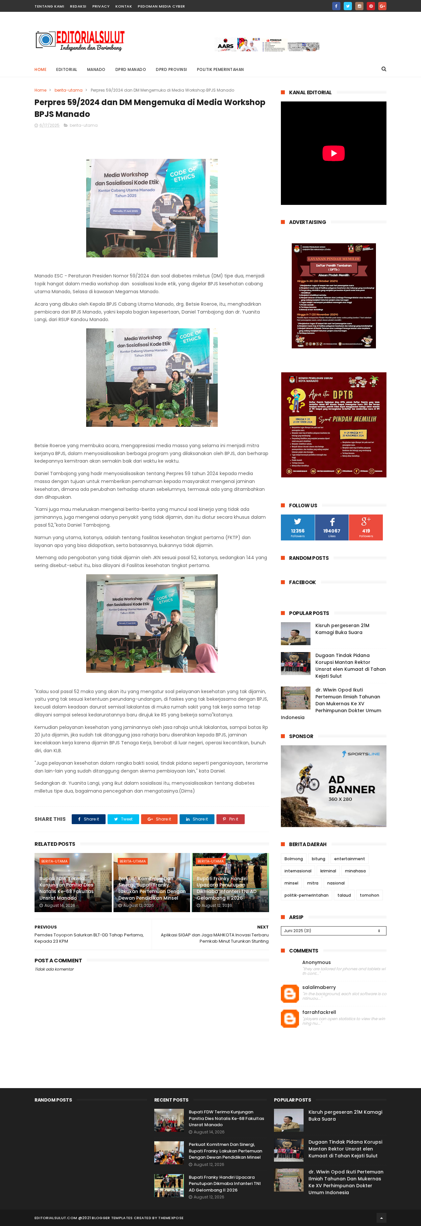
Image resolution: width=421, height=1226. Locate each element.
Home (40, 69)
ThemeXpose (171, 1217)
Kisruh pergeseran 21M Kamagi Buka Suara (342, 629)
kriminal (328, 871)
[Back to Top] (381, 1218)
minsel (291, 883)
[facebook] (336, 6)
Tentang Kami (49, 6)
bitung (318, 859)
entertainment (349, 859)
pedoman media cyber (161, 6)
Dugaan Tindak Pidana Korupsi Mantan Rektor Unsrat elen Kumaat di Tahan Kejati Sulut (350, 665)
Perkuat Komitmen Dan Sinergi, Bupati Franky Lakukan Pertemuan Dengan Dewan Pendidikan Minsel (152, 888)
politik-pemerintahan (307, 895)
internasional (298, 871)
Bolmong (294, 859)
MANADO (96, 69)
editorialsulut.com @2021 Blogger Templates (84, 1217)
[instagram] (359, 6)
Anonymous (316, 962)
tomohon (369, 895)
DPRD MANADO (130, 69)
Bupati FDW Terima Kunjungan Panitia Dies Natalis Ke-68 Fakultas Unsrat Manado (66, 888)
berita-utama (69, 90)
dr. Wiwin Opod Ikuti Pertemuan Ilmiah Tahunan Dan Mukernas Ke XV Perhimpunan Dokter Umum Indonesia (331, 704)
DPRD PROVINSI (171, 69)
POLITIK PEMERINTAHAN (220, 69)
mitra (312, 883)
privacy (101, 6)
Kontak (123, 6)
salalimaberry (319, 987)
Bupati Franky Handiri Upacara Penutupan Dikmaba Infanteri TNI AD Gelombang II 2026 (227, 888)
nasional (336, 883)
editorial (66, 69)
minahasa (355, 871)
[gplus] (382, 6)
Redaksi (78, 6)
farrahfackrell (319, 1012)
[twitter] (348, 6)
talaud (344, 895)
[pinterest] (371, 6)
